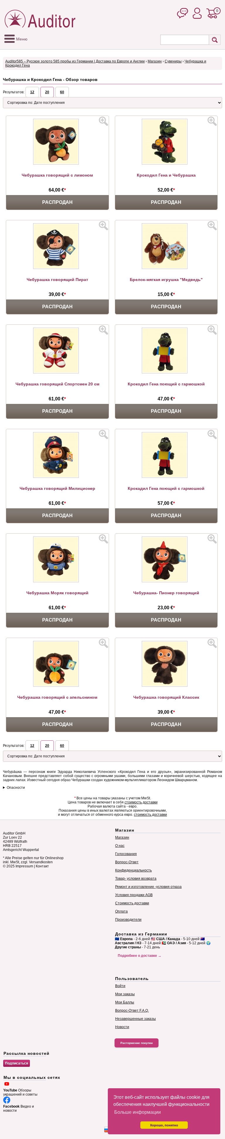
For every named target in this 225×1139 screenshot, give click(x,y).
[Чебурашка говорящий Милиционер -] (57, 477)
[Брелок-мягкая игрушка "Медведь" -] (166, 268)
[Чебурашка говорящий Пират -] (57, 268)
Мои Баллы (124, 1002)
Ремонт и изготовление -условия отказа (148, 887)
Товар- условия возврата (135, 878)
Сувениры (173, 61)
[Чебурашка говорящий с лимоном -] (57, 163)
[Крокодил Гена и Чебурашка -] (166, 163)
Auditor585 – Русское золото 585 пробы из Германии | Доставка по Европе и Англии (75, 61)
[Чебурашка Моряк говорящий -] (57, 581)
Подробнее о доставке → (139, 956)
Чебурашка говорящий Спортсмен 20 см (57, 384)
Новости (122, 1027)
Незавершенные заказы (135, 1019)
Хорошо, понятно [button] (164, 1125)
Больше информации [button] (137, 1112)
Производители (128, 920)
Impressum (24, 866)
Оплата (121, 911)
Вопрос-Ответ (127, 862)
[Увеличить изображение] (103, 121)
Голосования (126, 854)
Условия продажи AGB (134, 895)
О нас (120, 846)
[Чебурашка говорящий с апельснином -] (57, 685)
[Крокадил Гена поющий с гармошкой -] (166, 477)
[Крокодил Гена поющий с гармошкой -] (166, 372)
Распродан (57, 202)
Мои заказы (125, 994)
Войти (120, 986)
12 (32, 92)
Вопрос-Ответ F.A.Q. (132, 1010)
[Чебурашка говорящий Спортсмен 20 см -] (57, 372)
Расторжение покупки (136, 1043)
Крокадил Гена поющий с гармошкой (166, 488)
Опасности (16, 788)
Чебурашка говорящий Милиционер (57, 488)
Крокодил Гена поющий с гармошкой (166, 384)
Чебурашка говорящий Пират (57, 279)
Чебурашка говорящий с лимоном (57, 175)
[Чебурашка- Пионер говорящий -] (166, 581)
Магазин (155, 61)
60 (62, 92)
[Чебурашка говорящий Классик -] (166, 685)
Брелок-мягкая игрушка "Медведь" (166, 279)
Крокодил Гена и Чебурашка (166, 175)
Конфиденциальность (133, 870)
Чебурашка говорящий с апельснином (57, 697)
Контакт (42, 866)
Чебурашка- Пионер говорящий (166, 592)
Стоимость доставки (132, 903)
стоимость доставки (141, 802)
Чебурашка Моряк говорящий (57, 592)
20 (47, 92)
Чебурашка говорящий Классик (166, 697)
